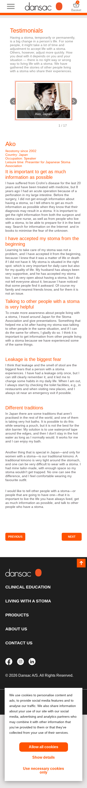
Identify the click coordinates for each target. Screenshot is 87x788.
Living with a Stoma (28, 601)
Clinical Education (28, 587)
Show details (43, 757)
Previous (13, 101)
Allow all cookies (43, 747)
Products (17, 615)
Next (73, 101)
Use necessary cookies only (43, 770)
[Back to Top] (81, 563)
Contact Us (18, 643)
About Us (16, 629)
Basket (76, 6)
